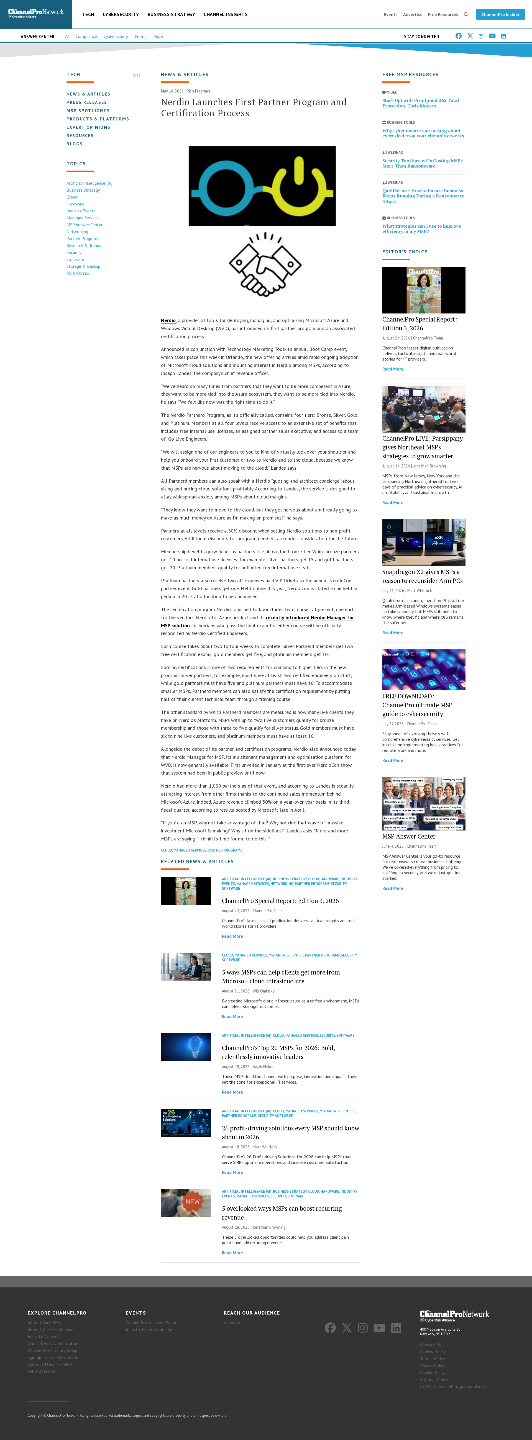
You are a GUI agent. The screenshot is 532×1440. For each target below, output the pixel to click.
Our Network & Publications (54, 1343)
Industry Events (81, 211)
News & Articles (88, 94)
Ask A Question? (42, 1371)
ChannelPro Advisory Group (52, 1350)
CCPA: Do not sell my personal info (453, 1386)
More (158, 36)
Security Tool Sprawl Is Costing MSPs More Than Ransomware (422, 163)
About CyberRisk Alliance (50, 1329)
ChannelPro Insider (501, 14)
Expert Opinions (88, 127)
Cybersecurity (121, 14)
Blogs (74, 143)
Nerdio (168, 320)
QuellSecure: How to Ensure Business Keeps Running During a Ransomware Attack (423, 195)
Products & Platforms (97, 119)
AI (67, 36)
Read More (232, 936)
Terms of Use (432, 1358)
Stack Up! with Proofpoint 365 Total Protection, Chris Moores (420, 103)
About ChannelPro (45, 1322)
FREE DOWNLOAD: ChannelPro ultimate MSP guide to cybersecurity (417, 705)
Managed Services (82, 217)
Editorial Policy (434, 1379)
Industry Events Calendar (149, 1329)
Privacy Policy (432, 1365)
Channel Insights (226, 14)
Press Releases (86, 102)
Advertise (413, 14)
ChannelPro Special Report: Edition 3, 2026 (280, 901)
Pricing (141, 36)
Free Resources (443, 14)
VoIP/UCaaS (77, 273)
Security (73, 252)
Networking (77, 231)
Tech (88, 14)
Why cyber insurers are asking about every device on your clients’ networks (423, 133)
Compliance (86, 36)
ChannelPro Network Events (152, 1322)
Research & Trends (83, 245)
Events (391, 14)
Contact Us (430, 1345)
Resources (80, 135)
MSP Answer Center (84, 224)
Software (75, 259)
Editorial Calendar (44, 1336)
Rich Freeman (198, 91)
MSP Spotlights (88, 110)
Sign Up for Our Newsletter (53, 1357)
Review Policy (433, 1351)
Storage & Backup (83, 266)
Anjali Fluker (263, 1066)
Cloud (71, 197)
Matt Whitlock (265, 1147)
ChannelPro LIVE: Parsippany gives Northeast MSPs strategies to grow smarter (422, 447)
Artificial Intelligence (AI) (89, 183)
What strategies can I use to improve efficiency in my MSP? (421, 228)
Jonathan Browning (269, 1227)
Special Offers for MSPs (50, 1364)
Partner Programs (82, 238)
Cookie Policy (432, 1372)
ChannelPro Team (268, 910)
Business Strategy (171, 14)
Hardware (75, 204)
